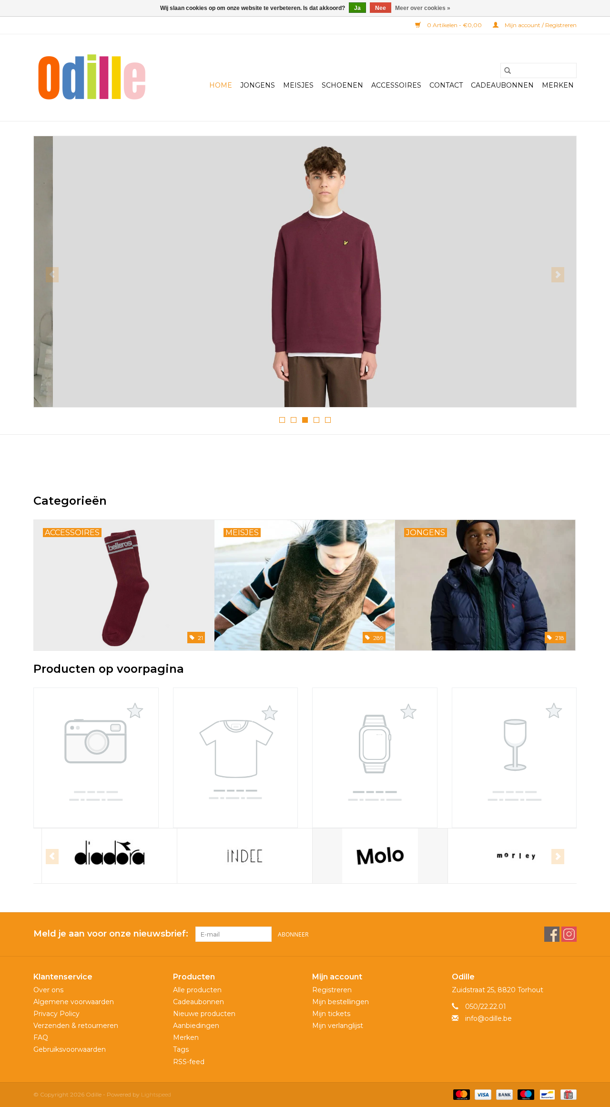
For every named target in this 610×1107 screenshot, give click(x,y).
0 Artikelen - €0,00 (454, 25)
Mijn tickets (331, 1013)
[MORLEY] (507, 855)
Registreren (332, 990)
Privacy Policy (56, 1013)
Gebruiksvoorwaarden (69, 1049)
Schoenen (342, 85)
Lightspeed (156, 1094)
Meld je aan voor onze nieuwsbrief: (110, 934)
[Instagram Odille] (569, 934)
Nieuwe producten (204, 1013)
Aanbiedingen (196, 1025)
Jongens (257, 85)
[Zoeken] (507, 70)
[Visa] (482, 1093)
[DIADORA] (101, 855)
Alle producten (197, 990)
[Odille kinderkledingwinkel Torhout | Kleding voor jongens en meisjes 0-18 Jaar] (91, 78)
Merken (558, 85)
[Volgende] (557, 274)
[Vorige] (52, 274)
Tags (181, 1049)
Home (220, 85)
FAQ (40, 1037)
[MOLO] (372, 855)
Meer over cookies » (422, 8)
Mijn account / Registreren (540, 25)
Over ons (48, 990)
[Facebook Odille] (551, 934)
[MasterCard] (460, 1093)
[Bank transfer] (503, 1093)
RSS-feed (188, 1061)
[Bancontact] (546, 1093)
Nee (380, 8)
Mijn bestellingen (340, 1001)
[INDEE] (236, 855)
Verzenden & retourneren (75, 1025)
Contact (446, 85)
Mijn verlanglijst (337, 1025)
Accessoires (396, 85)
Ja (357, 8)
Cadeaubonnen (502, 85)
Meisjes (298, 85)
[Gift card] (567, 1093)
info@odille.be (488, 1018)
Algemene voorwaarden (73, 1001)
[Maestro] (525, 1093)
